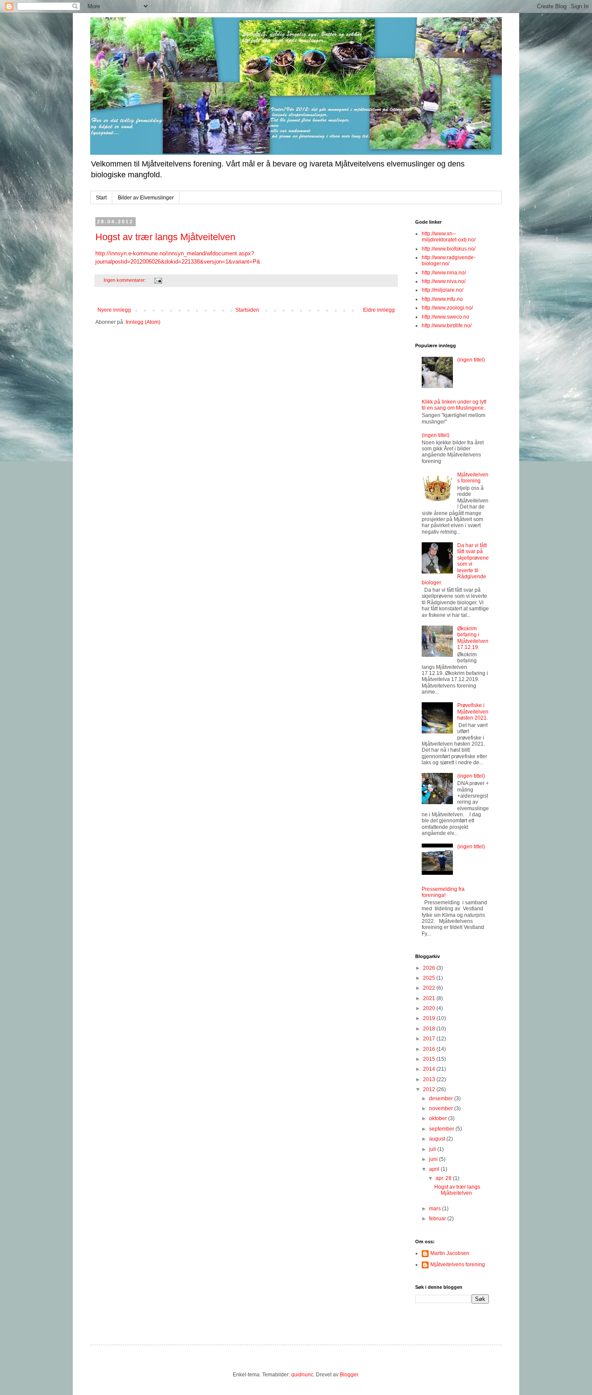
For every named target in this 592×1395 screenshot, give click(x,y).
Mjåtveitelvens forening (472, 478)
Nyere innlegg (114, 310)
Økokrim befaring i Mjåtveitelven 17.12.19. (472, 638)
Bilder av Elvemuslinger (146, 198)
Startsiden (247, 310)
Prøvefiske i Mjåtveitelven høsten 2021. (472, 711)
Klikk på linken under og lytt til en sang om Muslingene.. (454, 405)
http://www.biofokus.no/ (448, 249)
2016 (429, 1049)
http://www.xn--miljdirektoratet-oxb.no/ (448, 237)
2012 (429, 1089)
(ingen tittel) (471, 360)
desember (441, 1098)
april (435, 1169)
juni (434, 1159)
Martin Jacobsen (449, 1253)
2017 (429, 1039)
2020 (429, 1008)
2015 (429, 1059)
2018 (429, 1029)
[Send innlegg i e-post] (157, 280)
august (437, 1139)
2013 (429, 1079)
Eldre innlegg (379, 310)
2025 (429, 978)
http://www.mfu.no (442, 299)
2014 (429, 1069)
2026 (429, 968)
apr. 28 (444, 1178)
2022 (429, 988)
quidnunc (302, 1375)
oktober (438, 1118)
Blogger (349, 1375)
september (442, 1129)
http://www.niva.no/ (443, 281)
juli (433, 1149)
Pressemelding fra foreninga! (443, 892)
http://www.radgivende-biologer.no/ (448, 260)
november (441, 1108)
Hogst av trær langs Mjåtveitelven (165, 236)
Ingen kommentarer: (125, 280)
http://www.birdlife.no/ (447, 326)
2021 (429, 998)
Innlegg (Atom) (143, 322)
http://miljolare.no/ (442, 290)
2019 (429, 1018)
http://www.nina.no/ (444, 273)
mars (435, 1209)
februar (438, 1219)
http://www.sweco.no (445, 317)
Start (101, 198)
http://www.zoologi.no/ (447, 308)
